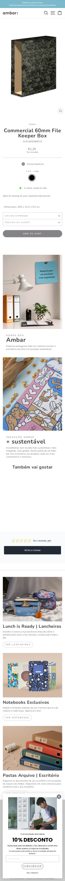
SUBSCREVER (32, 866)
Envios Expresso (16, 216)
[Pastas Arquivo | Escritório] (32, 748)
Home (32, 124)
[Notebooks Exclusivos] (32, 675)
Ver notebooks (17, 717)
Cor (32, 171)
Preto (31, 177)
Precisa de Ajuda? (17, 222)
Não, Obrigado (32, 872)
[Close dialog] (59, 796)
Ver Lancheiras (17, 644)
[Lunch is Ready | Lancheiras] (32, 599)
